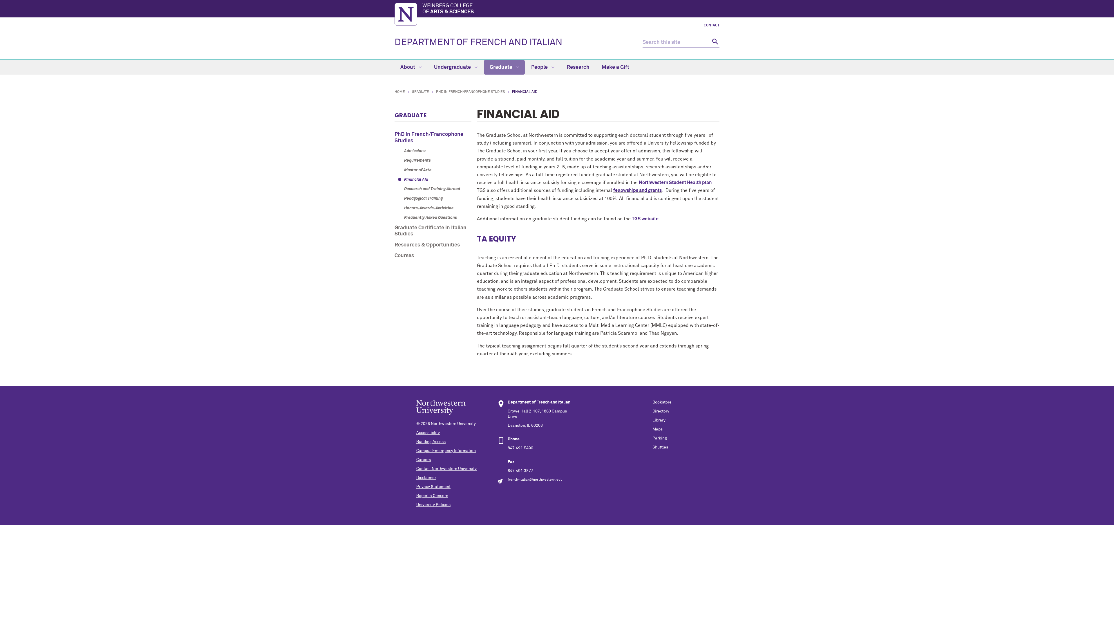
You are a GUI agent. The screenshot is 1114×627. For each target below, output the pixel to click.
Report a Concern (432, 496)
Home (400, 92)
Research (578, 67)
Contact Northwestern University (446, 469)
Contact (711, 25)
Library (658, 420)
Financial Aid (416, 180)
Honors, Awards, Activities (428, 208)
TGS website (645, 219)
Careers (423, 460)
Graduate (501, 67)
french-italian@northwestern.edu (535, 480)
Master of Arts (417, 170)
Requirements (417, 160)
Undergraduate (453, 67)
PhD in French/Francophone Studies (470, 92)
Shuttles (660, 447)
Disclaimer (426, 478)
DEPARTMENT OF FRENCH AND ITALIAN (478, 42)
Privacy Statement (433, 487)
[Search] (714, 42)
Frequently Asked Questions (430, 218)
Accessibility (428, 433)
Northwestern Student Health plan (675, 182)
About (408, 67)
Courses (404, 255)
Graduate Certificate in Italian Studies (430, 231)
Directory (660, 411)
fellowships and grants (637, 190)
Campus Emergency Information (446, 451)
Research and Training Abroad (432, 189)
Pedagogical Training (423, 199)
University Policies (433, 505)
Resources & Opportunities (427, 245)
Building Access (431, 442)
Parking (659, 438)
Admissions (415, 151)
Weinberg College (448, 9)
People (540, 67)
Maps (657, 429)
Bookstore (662, 402)
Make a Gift (615, 67)
